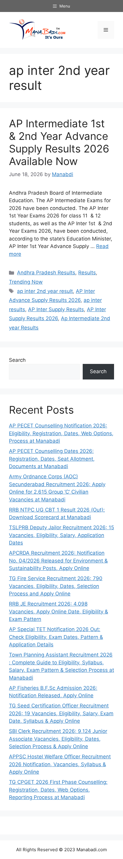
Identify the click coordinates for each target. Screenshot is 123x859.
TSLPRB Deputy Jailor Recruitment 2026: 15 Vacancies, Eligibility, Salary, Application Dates (61, 535)
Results (87, 273)
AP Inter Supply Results (56, 309)
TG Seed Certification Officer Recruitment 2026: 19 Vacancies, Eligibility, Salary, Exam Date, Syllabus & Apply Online (61, 713)
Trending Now (26, 282)
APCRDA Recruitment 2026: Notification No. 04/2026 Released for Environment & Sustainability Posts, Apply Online (58, 560)
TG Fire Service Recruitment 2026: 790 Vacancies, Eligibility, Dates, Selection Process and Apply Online (55, 586)
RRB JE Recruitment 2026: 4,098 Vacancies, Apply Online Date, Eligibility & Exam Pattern (58, 611)
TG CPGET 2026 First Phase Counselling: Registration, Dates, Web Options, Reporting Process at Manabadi (58, 789)
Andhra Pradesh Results (46, 273)
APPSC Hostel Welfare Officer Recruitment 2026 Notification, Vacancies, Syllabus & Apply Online (60, 764)
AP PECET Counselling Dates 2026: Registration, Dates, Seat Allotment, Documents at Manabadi (52, 458)
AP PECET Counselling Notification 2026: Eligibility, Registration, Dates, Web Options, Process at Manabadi (61, 433)
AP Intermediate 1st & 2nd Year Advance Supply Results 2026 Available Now (59, 142)
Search (17, 360)
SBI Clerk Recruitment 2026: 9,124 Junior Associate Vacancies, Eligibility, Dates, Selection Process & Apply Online (58, 738)
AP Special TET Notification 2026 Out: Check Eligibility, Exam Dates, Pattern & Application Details (56, 637)
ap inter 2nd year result (45, 291)
